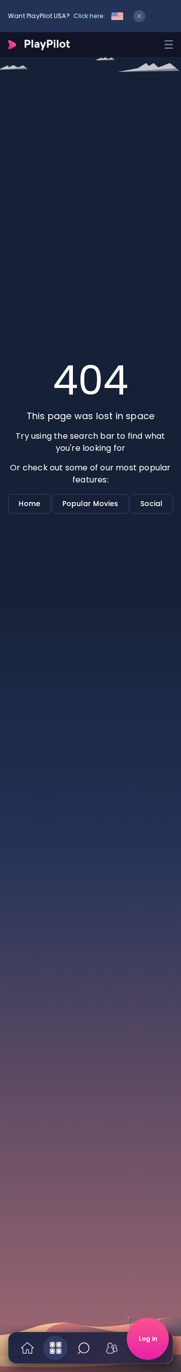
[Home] (27, 1348)
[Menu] (168, 44)
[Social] (112, 1348)
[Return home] (39, 45)
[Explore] (55, 1348)
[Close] (139, 16)
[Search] (83, 1348)
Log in (148, 1338)
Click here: (89, 16)
